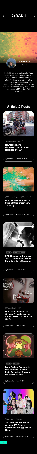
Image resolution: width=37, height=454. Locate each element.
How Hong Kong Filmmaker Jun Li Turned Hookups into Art (17, 147)
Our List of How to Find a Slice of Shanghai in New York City (17, 203)
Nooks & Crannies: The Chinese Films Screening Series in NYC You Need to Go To (18, 315)
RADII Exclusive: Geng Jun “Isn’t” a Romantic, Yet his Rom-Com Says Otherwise (18, 258)
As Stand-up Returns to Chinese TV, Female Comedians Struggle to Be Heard (18, 426)
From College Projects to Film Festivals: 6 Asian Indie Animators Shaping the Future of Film (17, 371)
